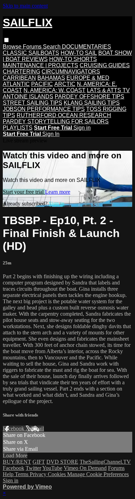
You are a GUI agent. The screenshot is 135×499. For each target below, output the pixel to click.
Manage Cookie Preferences (98, 474)
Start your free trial (24, 192)
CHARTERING (21, 72)
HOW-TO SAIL (79, 53)
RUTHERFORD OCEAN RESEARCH (64, 115)
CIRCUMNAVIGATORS (71, 72)
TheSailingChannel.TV (105, 462)
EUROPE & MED (87, 78)
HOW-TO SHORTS (73, 59)
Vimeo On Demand (85, 468)
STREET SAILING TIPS (32, 103)
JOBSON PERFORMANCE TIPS (44, 109)
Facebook (14, 428)
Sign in (82, 128)
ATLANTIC (16, 84)
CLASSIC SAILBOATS (31, 53)
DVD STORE (62, 462)
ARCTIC (64, 84)
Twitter (33, 468)
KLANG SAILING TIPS (92, 103)
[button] (6, 40)
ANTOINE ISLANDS (28, 96)
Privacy (39, 474)
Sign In (51, 134)
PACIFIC (42, 84)
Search (52, 47)
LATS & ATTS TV (108, 90)
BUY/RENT (17, 462)
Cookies (57, 474)
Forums (33, 47)
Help (9, 474)
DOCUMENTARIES (86, 47)
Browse (13, 47)
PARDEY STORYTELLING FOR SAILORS (56, 121)
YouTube (52, 468)
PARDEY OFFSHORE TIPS (89, 96)
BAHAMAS (51, 78)
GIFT (39, 462)
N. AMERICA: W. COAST (55, 90)
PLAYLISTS (18, 128)
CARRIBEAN (19, 78)
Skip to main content (25, 6)
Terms (22, 474)
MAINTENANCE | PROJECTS (40, 65)
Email (37, 428)
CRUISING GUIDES (105, 65)
